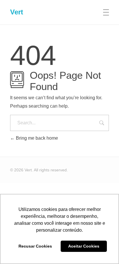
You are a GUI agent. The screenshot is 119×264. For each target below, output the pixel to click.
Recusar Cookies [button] (35, 246)
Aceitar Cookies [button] (83, 246)
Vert (16, 12)
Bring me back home (36, 138)
